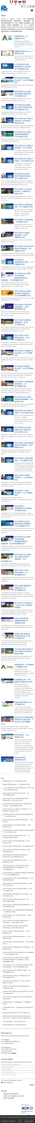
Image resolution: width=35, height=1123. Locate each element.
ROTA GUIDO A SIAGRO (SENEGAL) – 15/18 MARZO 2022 (23, 477)
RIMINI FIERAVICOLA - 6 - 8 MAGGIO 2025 (16, 784)
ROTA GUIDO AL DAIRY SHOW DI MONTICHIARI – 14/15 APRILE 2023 (22, 176)
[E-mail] (17, 1067)
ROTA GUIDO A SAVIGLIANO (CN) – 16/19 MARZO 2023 (16, 842)
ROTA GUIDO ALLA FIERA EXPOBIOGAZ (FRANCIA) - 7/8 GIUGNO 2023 (23, 94)
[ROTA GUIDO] (4, 8)
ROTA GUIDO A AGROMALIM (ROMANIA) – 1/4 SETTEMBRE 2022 (23, 384)
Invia (31, 1085)
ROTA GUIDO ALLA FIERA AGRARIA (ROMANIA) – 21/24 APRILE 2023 (22, 134)
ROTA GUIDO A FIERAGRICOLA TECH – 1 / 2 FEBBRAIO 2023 (23, 262)
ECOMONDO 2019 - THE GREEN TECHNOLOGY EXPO (18, 1008)
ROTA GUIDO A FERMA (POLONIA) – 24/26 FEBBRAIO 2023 (21, 235)
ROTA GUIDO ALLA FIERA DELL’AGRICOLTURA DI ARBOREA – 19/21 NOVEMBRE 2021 (18, 966)
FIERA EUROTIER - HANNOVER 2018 (14, 1025)
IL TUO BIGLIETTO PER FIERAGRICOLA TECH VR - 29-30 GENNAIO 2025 (23, 66)
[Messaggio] (17, 1076)
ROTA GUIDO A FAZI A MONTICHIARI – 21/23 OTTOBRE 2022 (21, 337)
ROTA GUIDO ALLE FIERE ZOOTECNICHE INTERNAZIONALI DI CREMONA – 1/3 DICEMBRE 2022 (16, 867)
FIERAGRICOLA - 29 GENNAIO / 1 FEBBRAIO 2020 (17, 1003)
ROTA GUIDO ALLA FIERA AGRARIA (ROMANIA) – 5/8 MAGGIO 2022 (23, 399)
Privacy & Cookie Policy (11, 1094)
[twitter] (25, 6)
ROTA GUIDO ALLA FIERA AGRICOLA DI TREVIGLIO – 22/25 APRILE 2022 (23, 430)
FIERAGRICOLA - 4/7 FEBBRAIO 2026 (14, 781)
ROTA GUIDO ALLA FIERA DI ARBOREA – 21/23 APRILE (18, 821)
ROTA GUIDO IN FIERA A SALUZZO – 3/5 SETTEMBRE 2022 (24, 368)
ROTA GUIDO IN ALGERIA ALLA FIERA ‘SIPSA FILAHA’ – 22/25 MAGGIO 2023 (24, 107)
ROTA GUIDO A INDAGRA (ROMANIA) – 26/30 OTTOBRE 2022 (22, 322)
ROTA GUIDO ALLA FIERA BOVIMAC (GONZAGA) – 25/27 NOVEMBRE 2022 (22, 293)
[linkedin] (30, 6)
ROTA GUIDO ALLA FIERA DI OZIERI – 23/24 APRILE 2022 (17, 916)
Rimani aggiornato (7, 1082)
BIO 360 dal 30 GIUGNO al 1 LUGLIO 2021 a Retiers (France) (23, 605)
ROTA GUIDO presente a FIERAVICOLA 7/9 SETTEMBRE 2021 (23, 588)
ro (24, 4)
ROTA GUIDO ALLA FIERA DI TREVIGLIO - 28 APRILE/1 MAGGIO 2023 (23, 121)
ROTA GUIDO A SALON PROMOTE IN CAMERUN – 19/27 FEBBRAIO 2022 (23, 524)
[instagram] (33, 6)
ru (20, 4)
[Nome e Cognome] (17, 1064)
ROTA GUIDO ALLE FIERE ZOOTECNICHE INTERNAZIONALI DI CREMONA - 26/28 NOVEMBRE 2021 (16, 959)
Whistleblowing (8, 1098)
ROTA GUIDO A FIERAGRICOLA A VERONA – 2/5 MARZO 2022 (23, 508)
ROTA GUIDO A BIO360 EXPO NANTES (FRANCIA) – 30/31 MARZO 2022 (24, 445)
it (11, 4)
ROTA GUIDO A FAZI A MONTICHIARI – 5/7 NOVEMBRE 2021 (21, 572)
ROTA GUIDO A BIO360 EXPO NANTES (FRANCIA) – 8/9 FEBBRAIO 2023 (24, 248)
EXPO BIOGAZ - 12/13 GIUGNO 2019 (14, 1021)
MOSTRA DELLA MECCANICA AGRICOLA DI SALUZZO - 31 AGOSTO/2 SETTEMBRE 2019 (17, 1017)
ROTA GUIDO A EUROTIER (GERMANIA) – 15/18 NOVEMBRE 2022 (22, 307)
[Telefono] (17, 1072)
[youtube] (28, 6)
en (15, 4)
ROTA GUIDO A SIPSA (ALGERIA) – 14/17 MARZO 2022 (23, 493)
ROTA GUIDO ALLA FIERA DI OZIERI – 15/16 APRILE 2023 (17, 826)
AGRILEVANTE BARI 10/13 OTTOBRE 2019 (16, 1013)
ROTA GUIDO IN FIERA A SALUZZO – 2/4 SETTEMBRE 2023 (24, 80)
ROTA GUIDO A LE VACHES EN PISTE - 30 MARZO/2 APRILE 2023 (23, 191)
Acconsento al (12, 1080)
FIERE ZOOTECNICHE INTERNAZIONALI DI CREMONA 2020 (21, 620)
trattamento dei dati (16, 1080)
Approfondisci (29, 1121)
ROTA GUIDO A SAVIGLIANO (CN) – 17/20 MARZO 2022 (16, 932)
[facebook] (22, 6)
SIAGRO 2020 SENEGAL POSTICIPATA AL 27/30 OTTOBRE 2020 (22, 636)
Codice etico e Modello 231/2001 (13, 1096)
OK (20, 1121)
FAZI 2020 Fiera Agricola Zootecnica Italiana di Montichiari (23, 651)
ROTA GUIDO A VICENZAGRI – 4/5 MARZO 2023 (18, 846)
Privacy (14, 1053)
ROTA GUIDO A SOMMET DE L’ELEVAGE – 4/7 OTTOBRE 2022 (23, 353)
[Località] (17, 1069)
